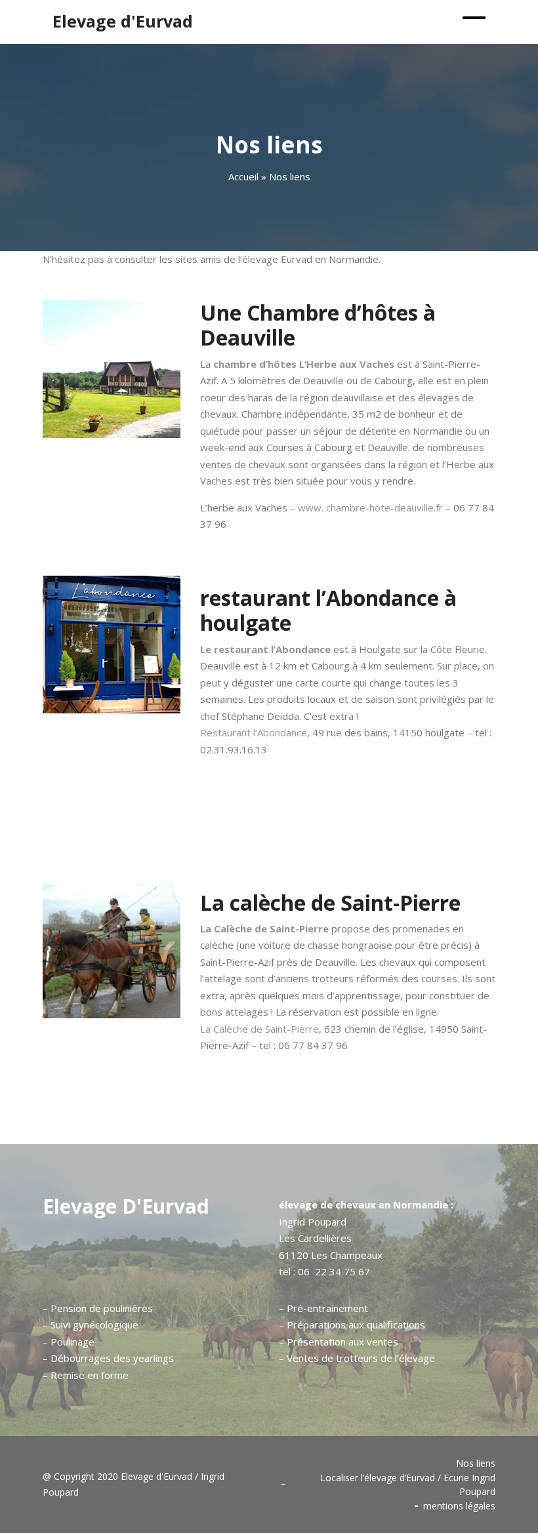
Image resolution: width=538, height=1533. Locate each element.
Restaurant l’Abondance (253, 732)
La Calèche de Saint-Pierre (264, 928)
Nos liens (475, 1463)
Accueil (243, 176)
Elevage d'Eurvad (126, 1206)
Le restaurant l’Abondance (265, 649)
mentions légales (459, 1506)
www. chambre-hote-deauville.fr (370, 507)
